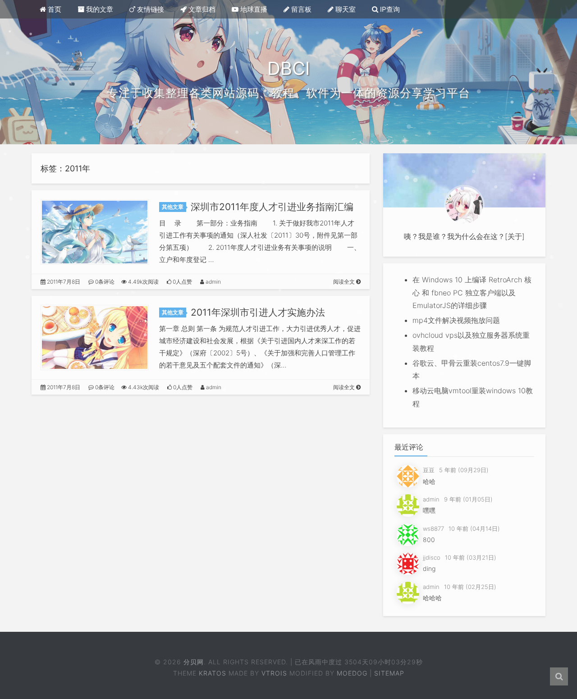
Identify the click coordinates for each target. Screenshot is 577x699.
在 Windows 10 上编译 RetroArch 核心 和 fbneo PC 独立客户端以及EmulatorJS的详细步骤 (471, 292)
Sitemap (389, 673)
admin (212, 281)
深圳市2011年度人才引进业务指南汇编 (272, 206)
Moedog (352, 673)
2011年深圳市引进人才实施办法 (258, 312)
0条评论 (104, 281)
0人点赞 (181, 281)
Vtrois (274, 673)
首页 (53, 9)
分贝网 (193, 662)
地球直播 (252, 9)
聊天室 (345, 9)
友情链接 (149, 9)
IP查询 (389, 9)
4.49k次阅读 (143, 281)
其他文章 (172, 206)
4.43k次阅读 (143, 387)
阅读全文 (344, 281)
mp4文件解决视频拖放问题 (456, 320)
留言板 (300, 9)
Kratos (212, 673)
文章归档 (201, 9)
